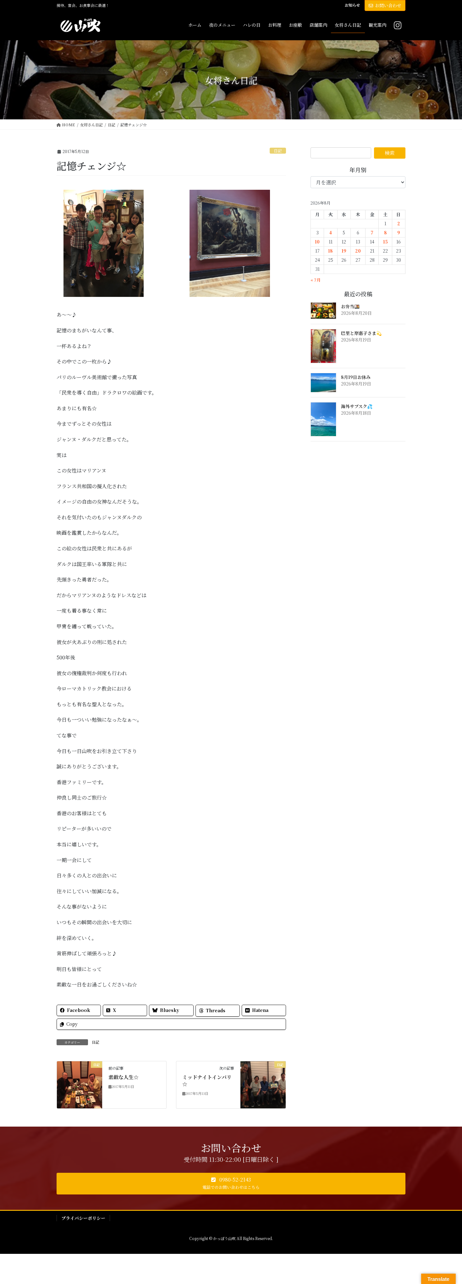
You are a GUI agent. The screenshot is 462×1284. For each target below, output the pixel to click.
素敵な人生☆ (123, 1077)
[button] (231, 1184)
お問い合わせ (388, 5)
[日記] (79, 1084)
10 (317, 241)
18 (330, 251)
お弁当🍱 (350, 306)
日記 (278, 151)
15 (385, 241)
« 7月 (316, 280)
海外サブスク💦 (356, 406)
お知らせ (352, 5)
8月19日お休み (356, 377)
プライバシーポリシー (83, 1218)
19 (344, 251)
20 (358, 251)
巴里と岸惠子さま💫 (361, 333)
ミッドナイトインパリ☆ (207, 1081)
